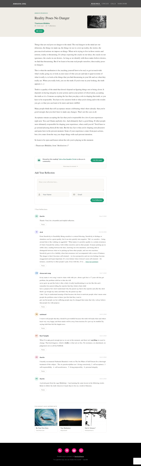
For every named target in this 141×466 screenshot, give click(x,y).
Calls (113, 4)
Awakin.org (19, 4)
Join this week (97, 160)
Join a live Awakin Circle (67, 159)
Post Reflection (97, 200)
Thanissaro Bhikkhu (42, 23)
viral (41, 232)
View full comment (91, 262)
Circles (105, 4)
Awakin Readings (41, 13)
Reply (43, 224)
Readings (95, 4)
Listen (40, 31)
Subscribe (122, 4)
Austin (42, 216)
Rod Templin (44, 336)
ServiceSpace (79, 456)
